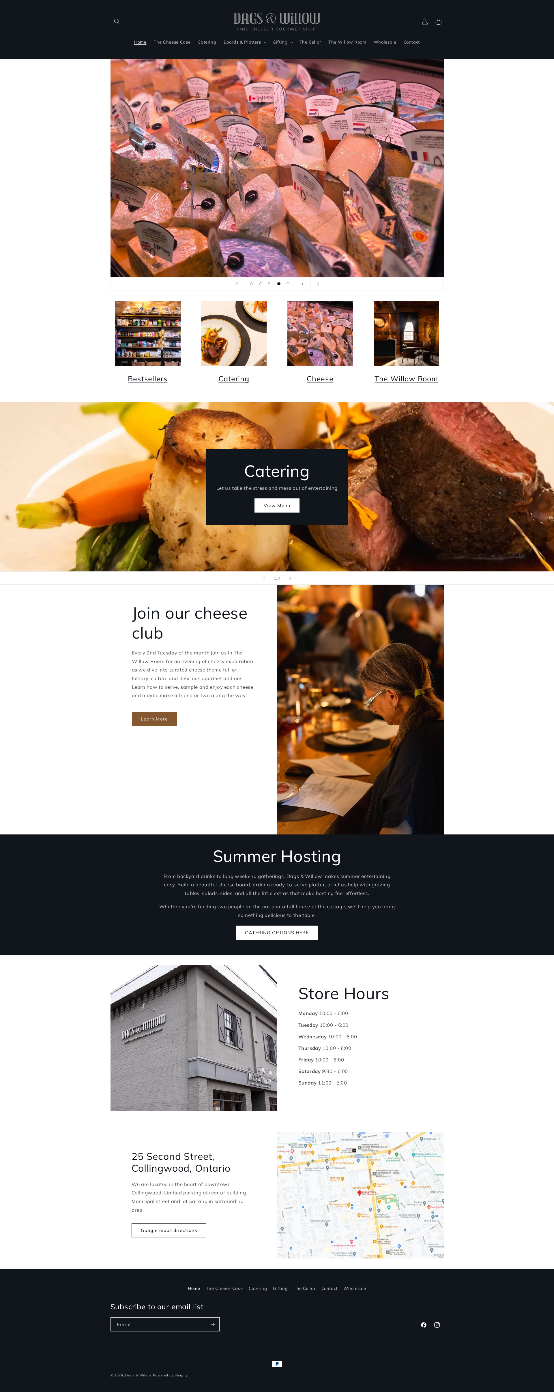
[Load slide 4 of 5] (279, 283)
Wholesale (354, 1288)
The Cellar (304, 1288)
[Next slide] (302, 283)
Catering (233, 378)
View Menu (277, 505)
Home (194, 1288)
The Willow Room (406, 378)
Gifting (280, 1288)
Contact (329, 1288)
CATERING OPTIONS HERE (277, 932)
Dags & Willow (139, 1375)
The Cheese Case (224, 1288)
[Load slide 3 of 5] (269, 283)
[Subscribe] (212, 1324)
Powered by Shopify (170, 1375)
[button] (117, 21)
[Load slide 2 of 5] (260, 283)
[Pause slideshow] (316, 283)
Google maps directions (169, 1230)
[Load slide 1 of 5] (251, 283)
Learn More (154, 719)
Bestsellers (147, 378)
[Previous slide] (237, 283)
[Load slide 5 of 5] (288, 283)
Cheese (320, 378)
